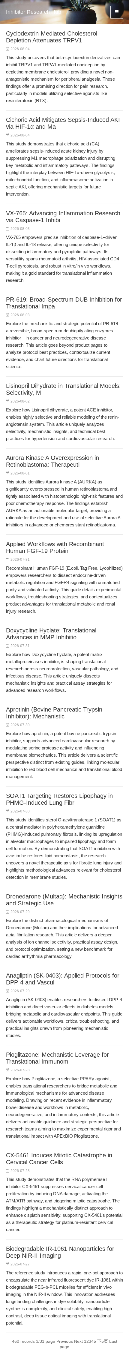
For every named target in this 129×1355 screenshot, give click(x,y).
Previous (64, 1341)
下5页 (102, 1341)
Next (78, 1341)
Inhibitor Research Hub (33, 12)
